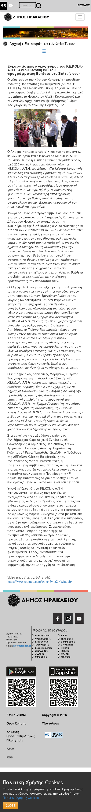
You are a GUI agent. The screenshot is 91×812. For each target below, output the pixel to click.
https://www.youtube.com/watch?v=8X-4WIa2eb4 (40, 581)
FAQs (10, 749)
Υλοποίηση (50, 723)
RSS (9, 757)
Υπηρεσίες (41, 656)
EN (11, 5)
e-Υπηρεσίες (68, 641)
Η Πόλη (65, 647)
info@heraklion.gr (22, 645)
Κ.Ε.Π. (64, 635)
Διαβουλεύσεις (43, 647)
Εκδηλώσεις (41, 650)
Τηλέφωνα (67, 638)
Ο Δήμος (39, 653)
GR (3, 5)
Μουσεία (65, 656)
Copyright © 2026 (54, 715)
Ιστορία (65, 650)
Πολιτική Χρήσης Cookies (21, 797)
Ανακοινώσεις (43, 638)
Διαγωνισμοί (42, 641)
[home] (29, 19)
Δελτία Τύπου (63, 43)
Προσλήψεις (42, 644)
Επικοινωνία (16, 715)
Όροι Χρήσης (16, 723)
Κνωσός (65, 653)
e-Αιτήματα (67, 644)
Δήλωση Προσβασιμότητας (21, 734)
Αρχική (15, 43)
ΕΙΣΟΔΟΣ (83, 5)
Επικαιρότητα (36, 43)
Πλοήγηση (15, 740)
